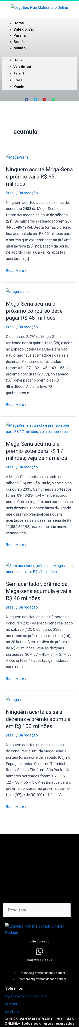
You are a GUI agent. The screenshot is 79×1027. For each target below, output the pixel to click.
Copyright (11, 1003)
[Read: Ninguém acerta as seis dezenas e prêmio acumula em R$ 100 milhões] (17, 699)
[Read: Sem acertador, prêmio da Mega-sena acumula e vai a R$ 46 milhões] (39, 568)
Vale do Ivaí (23, 29)
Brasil (18, 41)
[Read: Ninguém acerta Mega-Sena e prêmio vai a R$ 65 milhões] (17, 157)
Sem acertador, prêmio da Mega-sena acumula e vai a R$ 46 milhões (38, 591)
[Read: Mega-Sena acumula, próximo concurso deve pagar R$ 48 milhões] (17, 291)
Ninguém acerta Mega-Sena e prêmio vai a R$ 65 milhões (39, 176)
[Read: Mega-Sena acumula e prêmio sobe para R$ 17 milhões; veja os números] (39, 428)
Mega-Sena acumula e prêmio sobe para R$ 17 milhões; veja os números (36, 451)
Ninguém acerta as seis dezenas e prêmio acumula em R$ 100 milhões (38, 719)
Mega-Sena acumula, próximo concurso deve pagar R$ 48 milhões (34, 311)
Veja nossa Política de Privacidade (26, 996)
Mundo (19, 48)
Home (18, 23)
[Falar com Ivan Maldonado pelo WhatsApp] (39, 951)
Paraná (19, 35)
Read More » (16, 270)
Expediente (12, 1011)
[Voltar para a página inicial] (39, 7)
